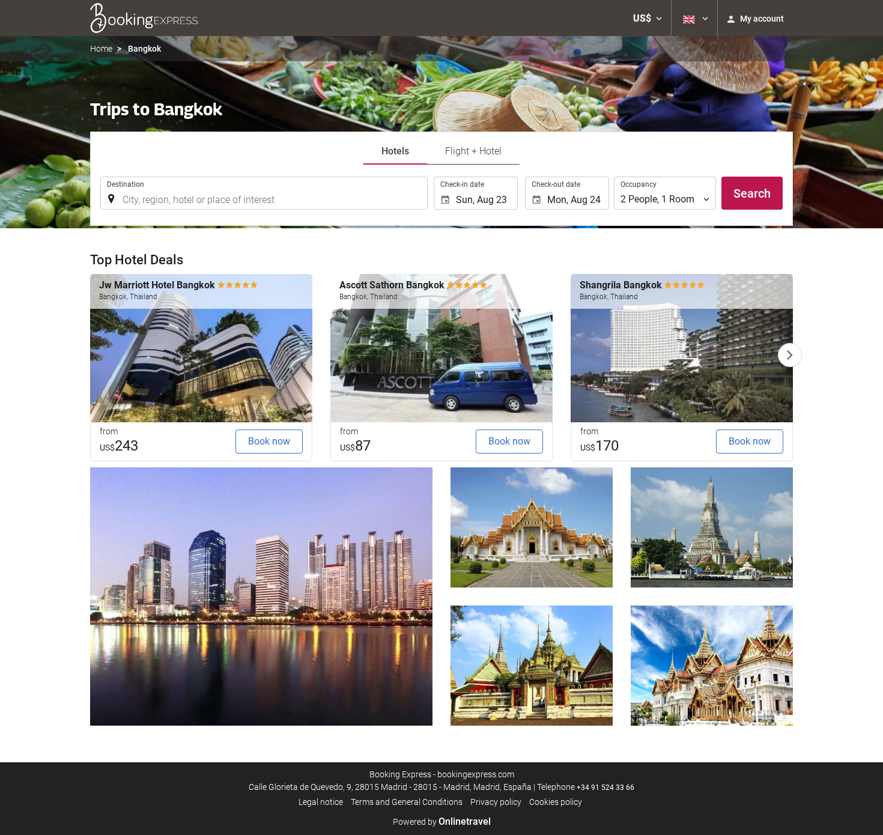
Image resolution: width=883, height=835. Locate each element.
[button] (647, 18)
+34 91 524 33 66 (605, 787)
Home (101, 48)
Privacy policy (495, 802)
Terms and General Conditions (407, 802)
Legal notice (321, 802)
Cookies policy (555, 802)
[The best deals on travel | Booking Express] (144, 18)
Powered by (442, 822)
